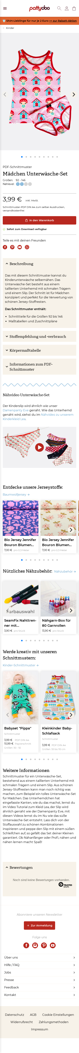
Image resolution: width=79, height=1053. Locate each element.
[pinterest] (44, 945)
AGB (33, 1015)
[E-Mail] (19, 247)
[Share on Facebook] (5, 247)
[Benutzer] (66, 8)
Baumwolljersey (14, 494)
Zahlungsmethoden (54, 1022)
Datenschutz (14, 1015)
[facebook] (26, 945)
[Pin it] (12, 247)
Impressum (39, 1029)
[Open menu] (5, 8)
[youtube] (53, 945)
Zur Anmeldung (41, 925)
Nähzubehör (63, 571)
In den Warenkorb (41, 220)
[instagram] (35, 945)
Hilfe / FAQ (11, 965)
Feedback (11, 987)
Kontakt (10, 995)
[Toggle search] (59, 8)
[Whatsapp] (27, 247)
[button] (74, 8)
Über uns (11, 957)
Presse (9, 980)
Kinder (8, 27)
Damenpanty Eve (16, 410)
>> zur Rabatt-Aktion (63, 20)
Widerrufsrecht (21, 1022)
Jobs (7, 972)
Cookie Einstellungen (58, 1015)
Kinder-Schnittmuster (19, 665)
